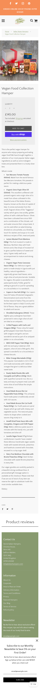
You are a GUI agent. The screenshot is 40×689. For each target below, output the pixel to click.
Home (7, 31)
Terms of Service (9, 607)
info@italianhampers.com (13, 564)
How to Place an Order (12, 587)
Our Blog (6, 603)
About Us (6, 580)
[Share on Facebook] (3, 509)
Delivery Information (11, 590)
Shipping (19, 118)
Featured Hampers (10, 600)
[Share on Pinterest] (12, 509)
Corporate (7, 583)
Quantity (8, 104)
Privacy (6, 597)
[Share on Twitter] (7, 509)
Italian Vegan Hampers (20, 31)
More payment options (18, 140)
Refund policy (8, 610)
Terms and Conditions (11, 593)
